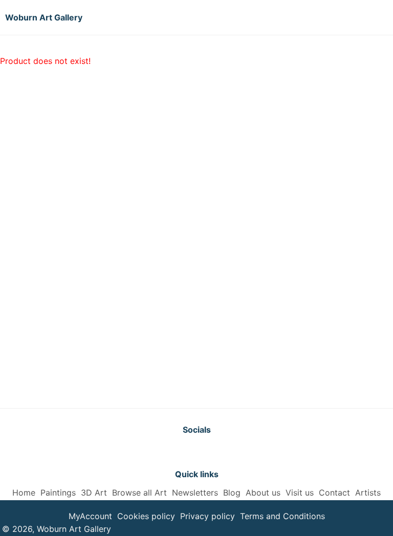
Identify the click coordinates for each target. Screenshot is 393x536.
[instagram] (222, 451)
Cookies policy (146, 516)
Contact (334, 492)
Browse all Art (139, 492)
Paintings (58, 492)
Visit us (300, 492)
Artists (368, 492)
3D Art (94, 492)
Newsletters (195, 492)
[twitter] (171, 451)
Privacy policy (207, 516)
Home (23, 492)
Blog (232, 492)
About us (263, 492)
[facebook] (196, 451)
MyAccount (90, 516)
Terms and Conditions (282, 516)
